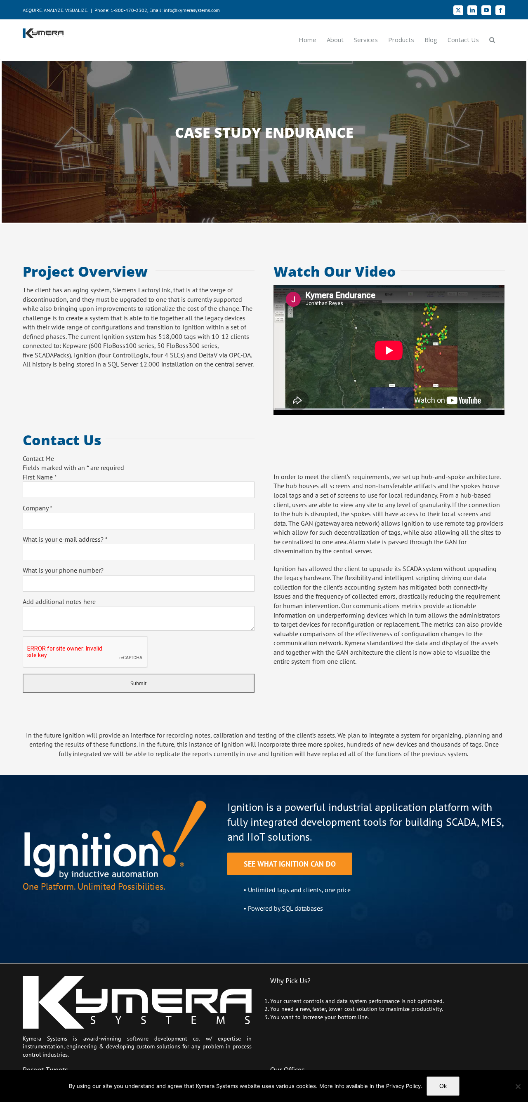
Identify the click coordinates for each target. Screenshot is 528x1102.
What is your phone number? (63, 570)
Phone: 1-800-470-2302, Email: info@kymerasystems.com (157, 10)
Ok (443, 1086)
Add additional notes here (59, 601)
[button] (492, 39)
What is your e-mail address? (65, 539)
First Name (40, 477)
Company (37, 508)
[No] (518, 1086)
